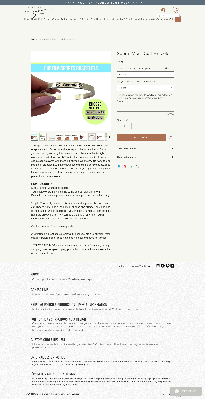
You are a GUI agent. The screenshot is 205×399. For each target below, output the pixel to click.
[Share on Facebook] (119, 166)
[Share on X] (137, 166)
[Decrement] (119, 126)
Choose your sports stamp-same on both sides (144, 68)
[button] (163, 19)
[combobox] (145, 74)
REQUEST (59, 339)
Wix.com (76, 394)
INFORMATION (97, 304)
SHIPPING (37, 304)
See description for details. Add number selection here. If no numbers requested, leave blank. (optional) (144, 98)
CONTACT (37, 289)
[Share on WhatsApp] (131, 166)
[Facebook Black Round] (163, 266)
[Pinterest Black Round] (168, 266)
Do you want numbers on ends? (136, 81)
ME (46, 289)
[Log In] (162, 10)
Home (35, 39)
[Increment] (129, 126)
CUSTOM (36, 339)
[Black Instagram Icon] (158, 266)
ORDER (47, 339)
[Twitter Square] (172, 266)
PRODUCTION (66, 304)
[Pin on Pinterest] (125, 166)
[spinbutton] (124, 126)
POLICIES (50, 304)
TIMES (80, 304)
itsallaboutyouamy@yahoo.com (136, 266)
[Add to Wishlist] (170, 137)
